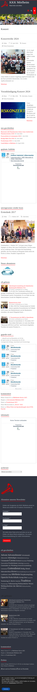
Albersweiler (4, 558)
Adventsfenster (14, 555)
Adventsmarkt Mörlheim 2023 (15, 400)
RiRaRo (16, 577)
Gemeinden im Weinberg (9, 565)
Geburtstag (20, 563)
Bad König (26, 558)
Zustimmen (6, 689)
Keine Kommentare (9, 46)
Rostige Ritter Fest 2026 (7, 138)
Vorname (6, 511)
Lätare (9, 574)
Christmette (5, 561)
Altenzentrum (20, 558)
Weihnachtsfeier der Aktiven (11, 586)
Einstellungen (12, 683)
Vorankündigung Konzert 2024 (15, 91)
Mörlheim (16, 574)
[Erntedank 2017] (18, 221)
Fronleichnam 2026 (6, 141)
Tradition (26, 580)
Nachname (6, 518)
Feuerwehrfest (4, 563)
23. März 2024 (14, 96)
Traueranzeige (4, 583)
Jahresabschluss (6, 571)
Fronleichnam (12, 563)
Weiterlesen (4, 84)
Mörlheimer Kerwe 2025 (20, 397)
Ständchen (18, 581)
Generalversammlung (24, 565)
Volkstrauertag (13, 584)
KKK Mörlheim (19, 2)
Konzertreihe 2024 (10, 38)
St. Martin (12, 581)
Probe (11, 577)
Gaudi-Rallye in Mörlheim (8, 143)
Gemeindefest (26, 563)
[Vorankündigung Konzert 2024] (13, 103)
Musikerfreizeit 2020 (15, 302)
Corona (12, 560)
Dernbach (18, 560)
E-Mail (5, 525)
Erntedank (24, 560)
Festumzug (30, 560)
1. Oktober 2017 (15, 216)
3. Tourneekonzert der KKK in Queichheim (21, 317)
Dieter (5, 96)
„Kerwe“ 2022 (19, 404)
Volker (5, 43)
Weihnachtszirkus (26, 586)
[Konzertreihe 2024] (13, 50)
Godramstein (4, 568)
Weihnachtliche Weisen (25, 584)
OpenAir (4, 577)
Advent (4, 555)
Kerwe (14, 571)
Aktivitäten (25, 96)
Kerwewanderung (21, 571)
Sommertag (4, 581)
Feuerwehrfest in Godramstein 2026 (11, 136)
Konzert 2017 (32, 571)
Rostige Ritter (23, 577)
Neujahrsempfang (26, 574)
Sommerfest (30, 577)
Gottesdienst (14, 568)
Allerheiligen (12, 558)
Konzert (24, 43)
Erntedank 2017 (8, 212)
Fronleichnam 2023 (11, 402)
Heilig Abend (25, 569)
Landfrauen (4, 574)
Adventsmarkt (26, 555)
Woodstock (3, 588)
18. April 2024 (14, 43)
